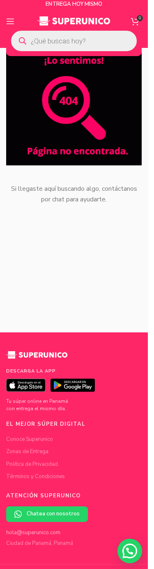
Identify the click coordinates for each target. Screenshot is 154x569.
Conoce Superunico (29, 439)
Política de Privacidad (32, 464)
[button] (129, 551)
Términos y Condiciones (35, 476)
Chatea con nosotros (53, 513)
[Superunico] (37, 357)
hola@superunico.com (33, 532)
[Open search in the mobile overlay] (74, 41)
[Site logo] (74, 20)
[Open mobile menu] (10, 21)
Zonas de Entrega (27, 451)
